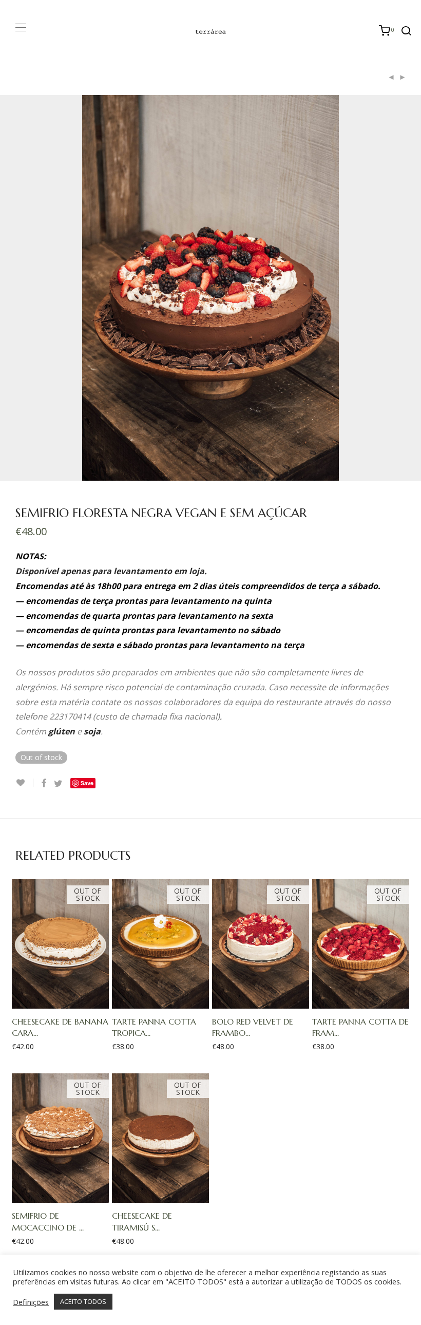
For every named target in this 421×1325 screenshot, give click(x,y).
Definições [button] (31, 1302)
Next (403, 288)
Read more (55, 1001)
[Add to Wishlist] (24, 783)
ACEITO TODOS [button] (83, 1301)
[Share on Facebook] (43, 783)
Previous (17, 288)
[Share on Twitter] (58, 783)
